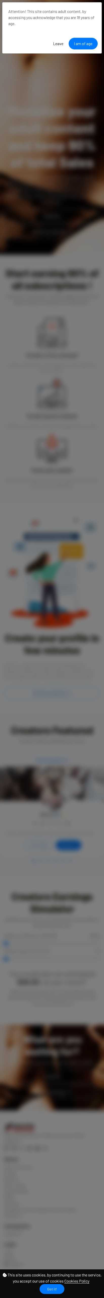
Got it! (52, 1289)
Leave (58, 43)
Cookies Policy (76, 1280)
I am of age (83, 43)
